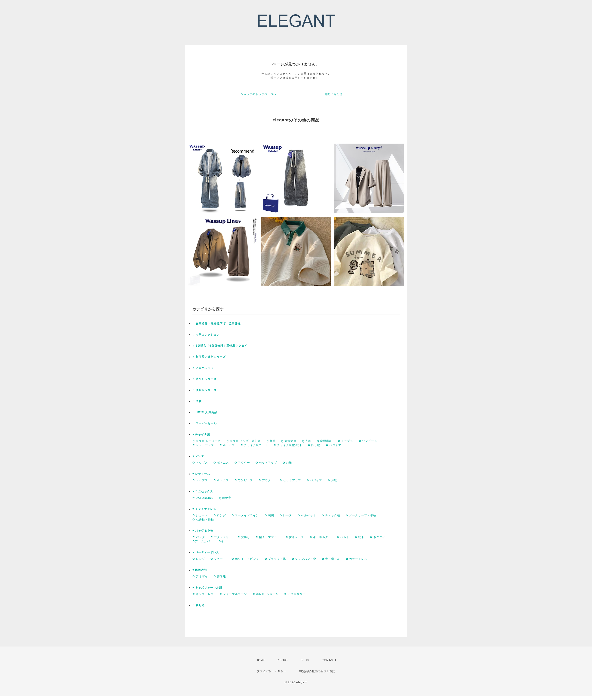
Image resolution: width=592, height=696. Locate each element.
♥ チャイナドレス (204, 509)
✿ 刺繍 (269, 515)
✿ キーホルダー (320, 537)
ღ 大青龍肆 (288, 441)
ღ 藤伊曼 (225, 497)
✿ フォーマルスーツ (233, 594)
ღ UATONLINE (202, 497)
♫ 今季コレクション (206, 334)
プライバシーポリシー (272, 671)
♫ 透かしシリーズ (204, 379)
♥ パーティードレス (205, 552)
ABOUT (283, 660)
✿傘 (221, 541)
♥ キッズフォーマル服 (207, 587)
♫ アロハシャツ (203, 368)
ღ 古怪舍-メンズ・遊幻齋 (243, 441)
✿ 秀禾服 (219, 576)
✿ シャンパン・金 (304, 558)
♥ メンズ (198, 456)
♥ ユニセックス (202, 491)
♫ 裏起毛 (198, 605)
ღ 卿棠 (271, 441)
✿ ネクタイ (377, 537)
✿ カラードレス (356, 558)
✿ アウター (242, 462)
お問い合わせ (333, 94)
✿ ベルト (343, 537)
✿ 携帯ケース (295, 537)
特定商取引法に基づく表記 (317, 671)
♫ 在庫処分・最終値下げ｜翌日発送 (216, 323)
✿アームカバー (202, 541)
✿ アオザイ (200, 576)
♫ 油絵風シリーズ (204, 390)
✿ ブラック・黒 (275, 558)
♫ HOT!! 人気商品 (204, 412)
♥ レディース (201, 473)
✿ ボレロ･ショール (266, 594)
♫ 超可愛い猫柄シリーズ (209, 356)
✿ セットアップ (203, 445)
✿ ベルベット (307, 515)
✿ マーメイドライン (245, 515)
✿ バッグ (198, 537)
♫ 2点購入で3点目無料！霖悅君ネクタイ (219, 345)
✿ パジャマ (333, 445)
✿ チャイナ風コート (254, 445)
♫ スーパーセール (204, 423)
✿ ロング (219, 515)
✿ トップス (345, 441)
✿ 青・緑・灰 (331, 558)
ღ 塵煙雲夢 (324, 441)
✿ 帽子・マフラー (268, 537)
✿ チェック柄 (331, 515)
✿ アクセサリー (221, 537)
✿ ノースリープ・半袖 (361, 515)
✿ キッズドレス (203, 594)
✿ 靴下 (359, 537)
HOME (260, 660)
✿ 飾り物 (314, 445)
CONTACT (329, 660)
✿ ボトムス (227, 445)
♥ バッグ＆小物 (202, 530)
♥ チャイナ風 (201, 434)
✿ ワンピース (368, 441)
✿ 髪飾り (243, 537)
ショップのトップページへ (258, 94)
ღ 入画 (306, 441)
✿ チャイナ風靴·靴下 (288, 445)
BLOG (305, 660)
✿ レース (286, 515)
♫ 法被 (197, 401)
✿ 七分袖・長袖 (203, 519)
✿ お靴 (287, 462)
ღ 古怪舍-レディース (206, 441)
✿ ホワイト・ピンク (245, 558)
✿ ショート (200, 515)
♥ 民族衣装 (199, 570)
